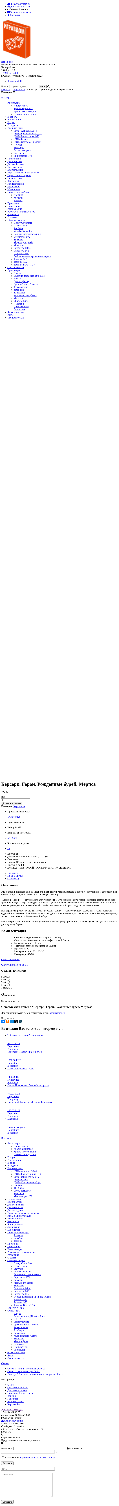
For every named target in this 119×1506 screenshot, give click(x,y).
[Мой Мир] (12, 1021)
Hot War (18, 144)
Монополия (13, 189)
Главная (5, 89)
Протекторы (13, 206)
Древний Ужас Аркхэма (26, 284)
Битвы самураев (22, 150)
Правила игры (15, 875)
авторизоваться (56, 1013)
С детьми (12, 217)
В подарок (12, 125)
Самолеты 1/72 (21, 253)
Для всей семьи (15, 164)
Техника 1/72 (20, 262)
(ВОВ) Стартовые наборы (27, 142)
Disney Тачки (21, 225)
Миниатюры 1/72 (23, 156)
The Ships (19, 147)
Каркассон (19, 292)
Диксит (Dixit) (21, 281)
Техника (18, 200)
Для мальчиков (15, 167)
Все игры (6, 97)
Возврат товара (15, 1401)
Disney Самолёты (23, 222)
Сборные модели (16, 220)
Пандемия (19, 303)
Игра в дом (7, 61)
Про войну (13, 203)
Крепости (19, 153)
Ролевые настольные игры (21, 211)
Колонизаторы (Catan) (25, 295)
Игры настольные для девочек (23, 172)
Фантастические (16, 312)
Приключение (21, 306)
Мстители (19, 245)
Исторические (14, 178)
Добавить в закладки (12, 1409)
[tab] (62, 873)
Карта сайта (13, 1404)
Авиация (18, 195)
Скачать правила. (10, 959)
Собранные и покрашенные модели (32, 256)
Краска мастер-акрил (25, 111)
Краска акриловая (23, 108)
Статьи (5, 1363)
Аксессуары (13, 103)
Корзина (11, 1396)
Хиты (10, 315)
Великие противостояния (27, 234)
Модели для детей (23, 242)
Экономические (15, 317)
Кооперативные (15, 183)
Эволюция (19, 309)
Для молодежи (15, 169)
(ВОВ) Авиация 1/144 (25, 130)
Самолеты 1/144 (22, 248)
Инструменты (21, 105)
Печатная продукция (25, 114)
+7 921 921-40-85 (10, 73)
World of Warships (23, 231)
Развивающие (14, 209)
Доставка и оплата (17, 1390)
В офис (11, 122)
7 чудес (17, 273)
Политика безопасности (20, 1393)
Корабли (18, 197)
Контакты (12, 1398)
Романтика (13, 214)
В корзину (12, 1049)
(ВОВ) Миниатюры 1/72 (26, 136)
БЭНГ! (17, 278)
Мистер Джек (21, 301)
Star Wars (18, 228)
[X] (16, 1021)
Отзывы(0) (13, 878)
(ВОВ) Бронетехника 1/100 (28, 133)
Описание (12, 873)
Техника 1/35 (20, 259)
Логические (13, 186)
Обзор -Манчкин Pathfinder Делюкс (26, 1368)
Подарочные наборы (18, 192)
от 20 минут (13, 817)
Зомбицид (19, 289)
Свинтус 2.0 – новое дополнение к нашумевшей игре (35, 1374)
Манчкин (19, 298)
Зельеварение (21, 287)
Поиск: (5, 86)
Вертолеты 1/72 (22, 236)
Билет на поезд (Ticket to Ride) (29, 275)
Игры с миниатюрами (19, 175)
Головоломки (14, 158)
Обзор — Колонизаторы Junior (23, 1371)
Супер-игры (13, 270)
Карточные (19, 89)
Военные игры (15, 128)
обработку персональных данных (37, 1457)
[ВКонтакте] (3, 1021)
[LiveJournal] (20, 1021)
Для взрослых (14, 161)
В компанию (14, 119)
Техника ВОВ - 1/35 (24, 264)
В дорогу (12, 116)
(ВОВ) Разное (21, 139)
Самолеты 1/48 (21, 250)
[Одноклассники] (7, 1021)
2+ (8, 848)
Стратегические (15, 267)
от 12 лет (12, 838)
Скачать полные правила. (14, 964)
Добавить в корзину (11, 803)
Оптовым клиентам (17, 1387)
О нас (10, 1384)
